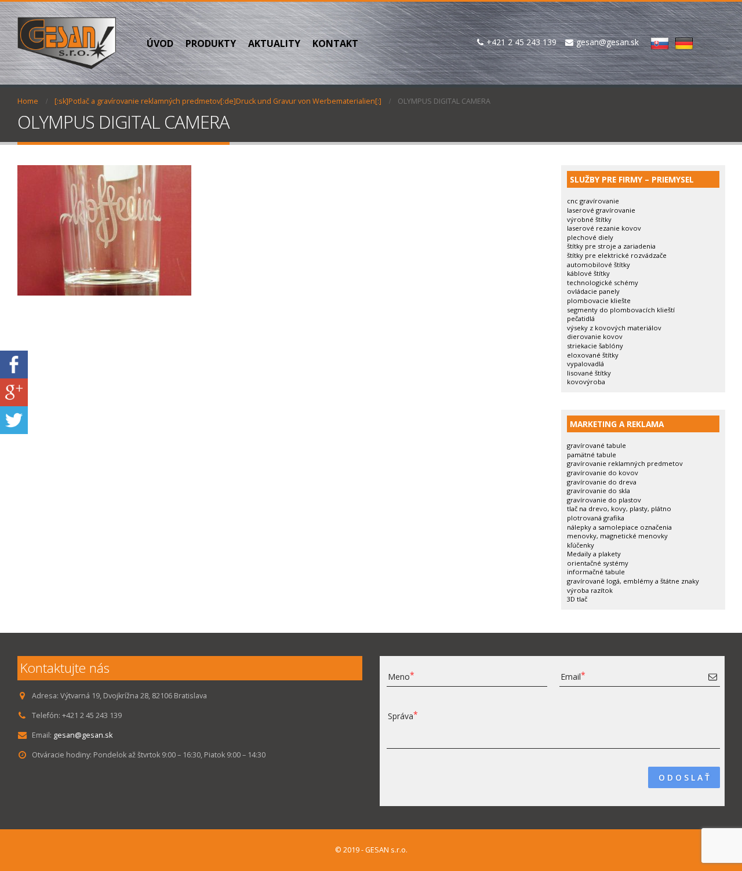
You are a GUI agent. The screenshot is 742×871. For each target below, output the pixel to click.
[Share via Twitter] (14, 419)
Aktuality (274, 43)
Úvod (160, 43)
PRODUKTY (211, 43)
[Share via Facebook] (14, 363)
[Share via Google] (14, 391)
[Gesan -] (66, 43)
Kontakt (335, 43)
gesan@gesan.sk (82, 735)
